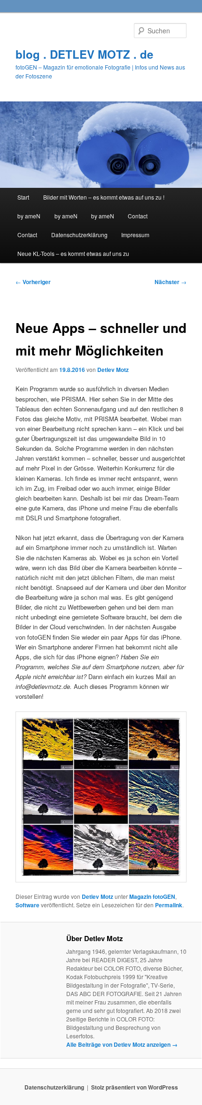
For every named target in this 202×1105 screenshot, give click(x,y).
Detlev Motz (113, 369)
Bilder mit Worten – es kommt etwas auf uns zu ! (103, 197)
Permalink (168, 905)
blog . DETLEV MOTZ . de (84, 54)
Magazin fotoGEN (152, 896)
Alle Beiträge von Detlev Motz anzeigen (122, 1044)
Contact (138, 216)
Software (27, 905)
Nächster (170, 282)
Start (23, 197)
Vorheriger (33, 282)
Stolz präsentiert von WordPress (134, 1087)
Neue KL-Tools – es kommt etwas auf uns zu (73, 253)
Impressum (135, 235)
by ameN (28, 216)
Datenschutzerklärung (79, 235)
